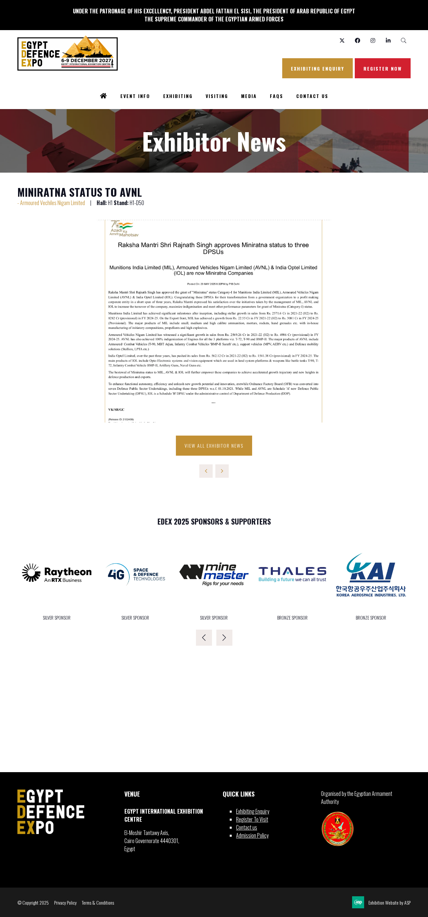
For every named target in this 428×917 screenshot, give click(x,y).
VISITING (217, 95)
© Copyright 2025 (33, 902)
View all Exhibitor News (214, 445)
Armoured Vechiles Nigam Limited (52, 203)
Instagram (372, 40)
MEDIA (249, 95)
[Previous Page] (206, 471)
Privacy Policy (65, 902)
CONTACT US (312, 95)
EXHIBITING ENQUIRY (317, 68)
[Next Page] (222, 471)
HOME (103, 96)
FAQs (276, 95)
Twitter (342, 40)
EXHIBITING (178, 95)
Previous (204, 638)
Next (224, 638)
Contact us (246, 827)
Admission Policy (252, 835)
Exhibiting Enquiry (252, 811)
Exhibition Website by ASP (389, 902)
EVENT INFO (135, 95)
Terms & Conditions (98, 902)
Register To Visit (252, 819)
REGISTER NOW (382, 68)
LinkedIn (388, 40)
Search (403, 40)
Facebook (357, 40)
